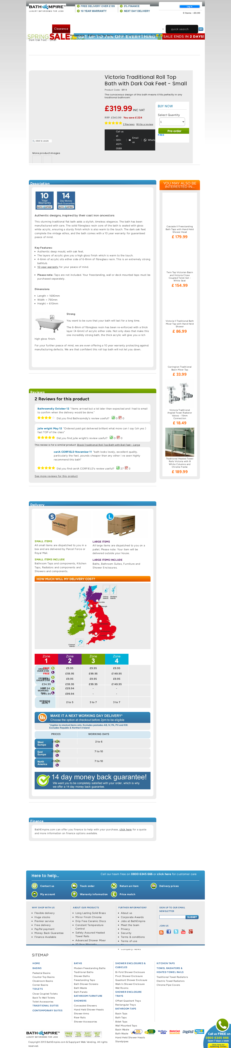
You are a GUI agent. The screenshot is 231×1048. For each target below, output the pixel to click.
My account (47, 894)
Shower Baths (82, 976)
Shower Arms (81, 1013)
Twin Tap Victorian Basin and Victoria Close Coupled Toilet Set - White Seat (180, 276)
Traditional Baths (83, 972)
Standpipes (121, 1041)
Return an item (129, 886)
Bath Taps (121, 1017)
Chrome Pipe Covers (168, 985)
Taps (187, 20)
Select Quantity (169, 115)
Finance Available (45, 937)
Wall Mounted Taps (126, 1025)
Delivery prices (169, 886)
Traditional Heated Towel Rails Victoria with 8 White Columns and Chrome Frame (179, 462)
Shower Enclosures (167, 20)
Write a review (144, 124)
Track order (87, 886)
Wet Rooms (121, 988)
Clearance (61, 28)
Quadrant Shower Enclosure (131, 980)
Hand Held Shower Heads (89, 1009)
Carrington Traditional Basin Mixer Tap (180, 368)
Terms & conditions (133, 937)
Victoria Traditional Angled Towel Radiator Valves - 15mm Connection (179, 414)
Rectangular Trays (125, 1004)
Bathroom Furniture (120, 16)
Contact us (47, 886)
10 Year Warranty (86, 944)
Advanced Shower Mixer (90, 940)
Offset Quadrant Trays (128, 1000)
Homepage (77, 35)
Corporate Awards (132, 917)
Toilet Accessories (42, 1001)
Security (126, 933)
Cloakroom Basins (42, 981)
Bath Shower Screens (86, 984)
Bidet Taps (121, 1021)
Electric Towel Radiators (170, 981)
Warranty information (94, 894)
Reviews (128, 124)
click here (125, 829)
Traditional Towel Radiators (172, 977)
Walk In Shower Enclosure (130, 984)
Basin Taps (121, 1013)
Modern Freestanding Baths (90, 968)
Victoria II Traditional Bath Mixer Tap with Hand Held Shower (180, 324)
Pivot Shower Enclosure (129, 976)
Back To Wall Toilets (43, 997)
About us (126, 913)
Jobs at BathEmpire (133, 921)
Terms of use (129, 941)
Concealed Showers (85, 1005)
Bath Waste (80, 988)
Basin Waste (122, 1029)
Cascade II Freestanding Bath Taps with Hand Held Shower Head (180, 229)
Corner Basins (40, 985)
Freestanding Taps (84, 980)
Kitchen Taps (166, 963)
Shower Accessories (85, 1021)
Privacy (125, 929)
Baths (99, 16)
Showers (144, 16)
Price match (127, 894)
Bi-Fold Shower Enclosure (130, 972)
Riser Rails (80, 1017)
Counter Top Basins (43, 977)
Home (36, 963)
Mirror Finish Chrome (88, 917)
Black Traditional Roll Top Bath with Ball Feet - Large (108, 444)
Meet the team (130, 925)
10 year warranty (47, 267)
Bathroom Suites (79, 16)
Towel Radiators (39, 28)
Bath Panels (81, 992)
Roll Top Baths (105, 35)
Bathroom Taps (125, 1008)
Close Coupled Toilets (45, 993)
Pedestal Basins (41, 973)
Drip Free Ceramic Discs (90, 921)
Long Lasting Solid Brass (90, 913)
